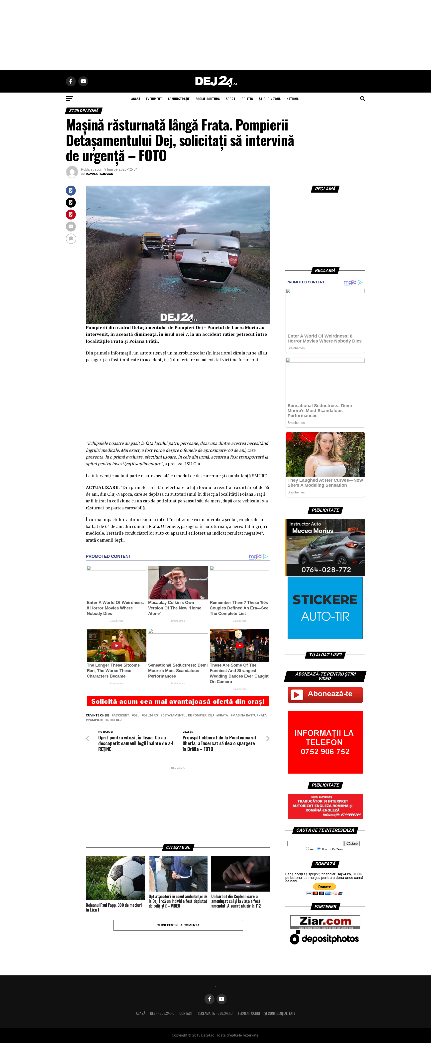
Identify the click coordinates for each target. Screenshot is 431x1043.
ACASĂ (135, 98)
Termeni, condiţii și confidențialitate (266, 1013)
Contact (186, 1013)
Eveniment (154, 98)
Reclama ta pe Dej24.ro (215, 1013)
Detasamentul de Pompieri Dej (188, 715)
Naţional (293, 98)
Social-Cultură (208, 98)
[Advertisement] (215, 35)
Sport (230, 98)
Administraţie (179, 98)
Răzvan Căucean (99, 174)
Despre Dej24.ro (162, 1013)
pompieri (95, 720)
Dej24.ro (151, 715)
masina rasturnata (249, 715)
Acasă (140, 1013)
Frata (223, 715)
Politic (247, 98)
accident (121, 715)
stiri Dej (114, 720)
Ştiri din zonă (270, 98)
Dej (136, 715)
